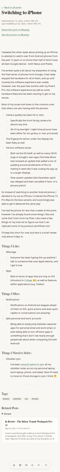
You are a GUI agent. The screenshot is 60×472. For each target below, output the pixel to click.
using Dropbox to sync (32, 364)
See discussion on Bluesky (15, 34)
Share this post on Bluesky (15, 29)
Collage (28, 280)
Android (17, 399)
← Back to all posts (11, 7)
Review (6, 399)
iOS (26, 399)
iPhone (35, 399)
